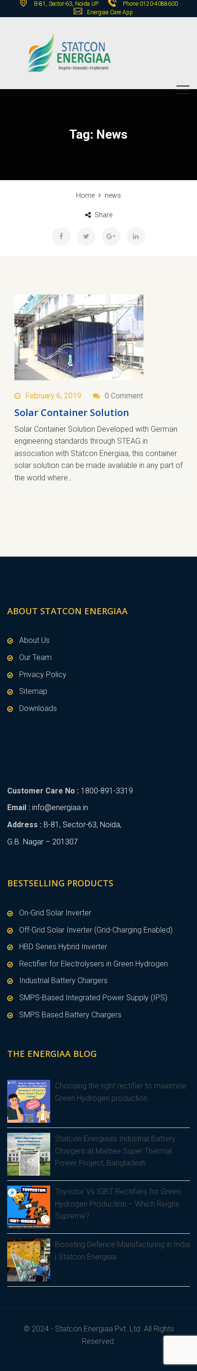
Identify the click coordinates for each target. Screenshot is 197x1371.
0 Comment (124, 395)
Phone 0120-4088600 (150, 3)
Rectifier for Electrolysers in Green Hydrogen (93, 963)
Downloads (38, 708)
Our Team (35, 657)
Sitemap (33, 691)
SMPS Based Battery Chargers (70, 1014)
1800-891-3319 (107, 790)
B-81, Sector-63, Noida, (82, 824)
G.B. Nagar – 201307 (42, 841)
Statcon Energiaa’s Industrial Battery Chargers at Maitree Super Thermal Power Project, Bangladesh (115, 1151)
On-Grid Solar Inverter (55, 912)
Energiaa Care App (110, 12)
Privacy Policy (42, 674)
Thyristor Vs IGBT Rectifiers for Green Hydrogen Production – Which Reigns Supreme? (118, 1203)
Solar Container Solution (71, 412)
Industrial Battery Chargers (63, 980)
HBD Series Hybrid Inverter (63, 946)
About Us (34, 640)
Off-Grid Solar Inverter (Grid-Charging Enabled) (96, 929)
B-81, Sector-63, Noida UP (65, 3)
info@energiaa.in (60, 807)
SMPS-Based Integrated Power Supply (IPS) (93, 997)
